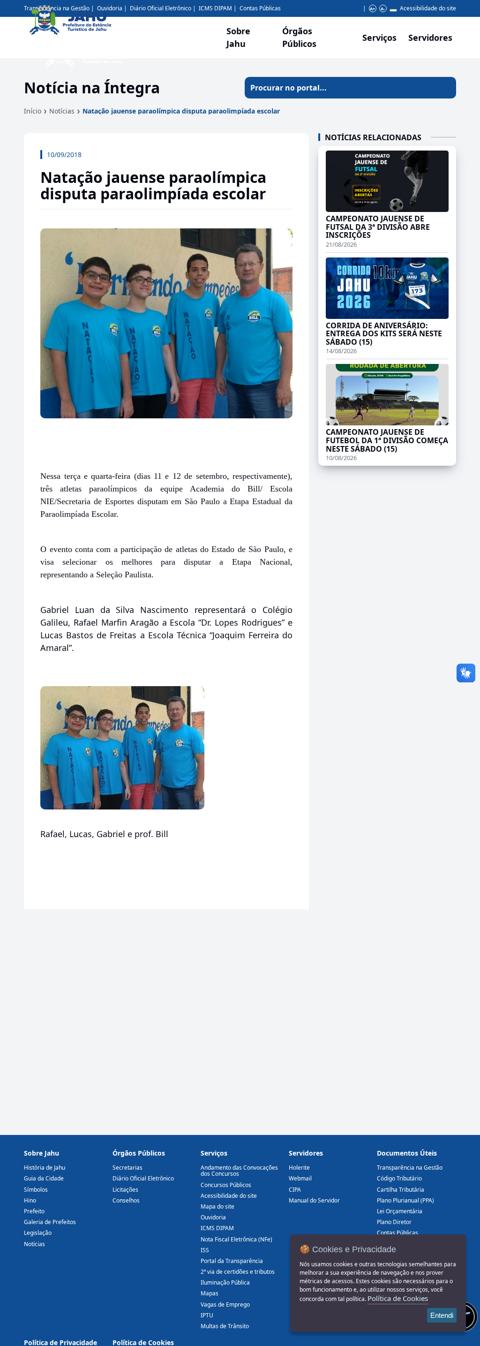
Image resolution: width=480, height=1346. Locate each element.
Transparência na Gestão (409, 1168)
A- (383, 9)
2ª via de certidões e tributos (238, 1272)
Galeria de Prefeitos (50, 1222)
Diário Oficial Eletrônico (143, 1178)
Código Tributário (399, 1178)
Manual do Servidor (314, 1200)
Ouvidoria (213, 1217)
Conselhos (126, 1200)
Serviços (379, 37)
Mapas (209, 1293)
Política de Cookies (398, 1298)
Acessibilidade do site (428, 8)
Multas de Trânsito (225, 1326)
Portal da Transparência (232, 1261)
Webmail (300, 1178)
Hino (30, 1200)
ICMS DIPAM (217, 1228)
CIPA (295, 1190)
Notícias (62, 110)
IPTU (207, 1315)
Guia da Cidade (44, 1178)
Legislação (38, 1233)
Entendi (441, 1315)
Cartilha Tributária (400, 1190)
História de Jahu (44, 1168)
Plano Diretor (394, 1222)
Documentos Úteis (407, 1153)
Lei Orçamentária (399, 1211)
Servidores (306, 1153)
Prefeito (34, 1211)
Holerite (299, 1168)
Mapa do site (217, 1206)
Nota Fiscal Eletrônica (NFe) (236, 1239)
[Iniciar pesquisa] (445, 87)
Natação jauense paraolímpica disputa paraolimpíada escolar (181, 110)
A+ (372, 9)
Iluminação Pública (225, 1282)
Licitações (125, 1190)
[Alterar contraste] (393, 10)
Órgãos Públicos (138, 1153)
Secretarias (127, 1168)
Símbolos (36, 1190)
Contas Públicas (260, 8)
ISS (205, 1250)
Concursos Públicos (226, 1185)
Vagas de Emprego (225, 1304)
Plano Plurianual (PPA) (405, 1200)
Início (32, 110)
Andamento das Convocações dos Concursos (239, 1171)
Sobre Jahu (238, 37)
